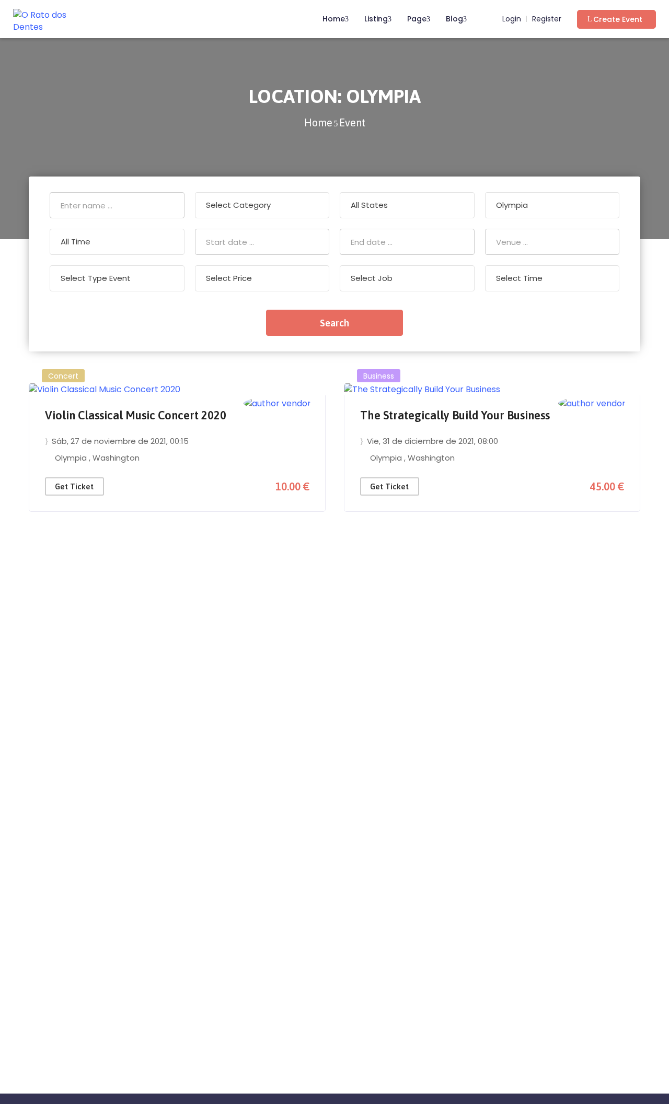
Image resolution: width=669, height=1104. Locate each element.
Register (546, 19)
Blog (454, 19)
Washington (116, 457)
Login (510, 19)
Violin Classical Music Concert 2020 (135, 415)
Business (378, 376)
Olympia (72, 457)
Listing (376, 19)
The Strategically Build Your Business (455, 415)
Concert (63, 376)
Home (333, 19)
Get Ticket (74, 486)
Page (416, 19)
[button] (616, 19)
